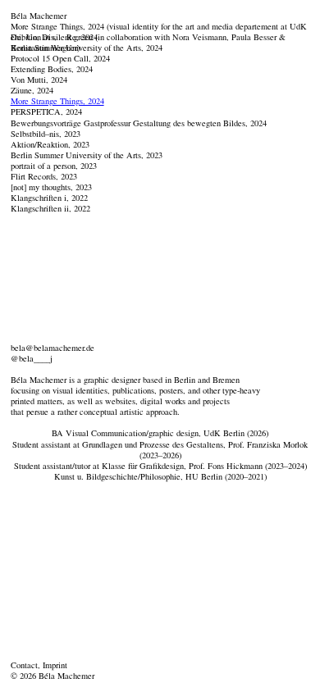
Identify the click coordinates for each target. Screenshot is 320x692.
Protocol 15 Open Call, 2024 (60, 58)
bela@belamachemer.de (52, 347)
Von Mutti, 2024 (39, 79)
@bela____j (32, 358)
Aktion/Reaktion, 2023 (50, 144)
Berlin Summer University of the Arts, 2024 (86, 47)
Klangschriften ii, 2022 (50, 208)
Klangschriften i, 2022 (49, 197)
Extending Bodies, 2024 (52, 69)
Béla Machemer (38, 15)
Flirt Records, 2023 (44, 176)
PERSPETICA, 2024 (46, 111)
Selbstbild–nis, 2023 (45, 133)
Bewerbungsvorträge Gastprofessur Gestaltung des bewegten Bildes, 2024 (139, 123)
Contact (24, 665)
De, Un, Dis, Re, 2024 (54, 37)
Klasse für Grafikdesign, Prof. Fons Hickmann (182, 465)
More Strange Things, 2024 (57, 101)
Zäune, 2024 (32, 90)
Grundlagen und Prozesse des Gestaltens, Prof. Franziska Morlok (195, 444)
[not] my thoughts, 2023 (51, 187)
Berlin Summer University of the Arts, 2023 (86, 155)
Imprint (55, 665)
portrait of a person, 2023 (54, 165)
